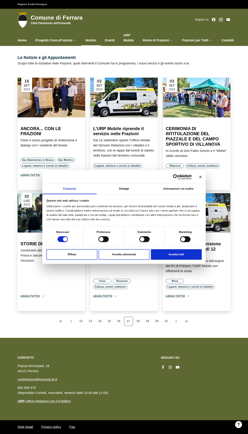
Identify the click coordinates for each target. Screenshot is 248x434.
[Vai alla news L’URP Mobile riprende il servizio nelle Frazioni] (124, 97)
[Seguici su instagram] (219, 19)
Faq (72, 427)
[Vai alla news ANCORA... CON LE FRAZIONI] (51, 97)
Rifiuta (72, 254)
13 (90, 321)
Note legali (25, 427)
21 (166, 321)
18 (138, 321)
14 (99, 321)
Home (22, 40)
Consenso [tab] (69, 188)
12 (81, 321)
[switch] (103, 239)
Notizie (91, 40)
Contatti (227, 40)
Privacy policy (51, 427)
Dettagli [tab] (124, 188)
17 (128, 321)
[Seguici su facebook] (212, 19)
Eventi (110, 40)
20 (156, 321)
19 (147, 321)
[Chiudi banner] (200, 177)
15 (109, 321)
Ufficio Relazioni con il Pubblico (44, 401)
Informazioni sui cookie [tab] (178, 188)
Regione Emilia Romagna (32, 4)
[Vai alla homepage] (24, 19)
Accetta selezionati (124, 254)
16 (118, 321)
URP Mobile (128, 37)
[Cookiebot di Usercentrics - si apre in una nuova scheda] (176, 177)
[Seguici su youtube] (226, 19)
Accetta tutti (176, 254)
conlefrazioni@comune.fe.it (37, 379)
